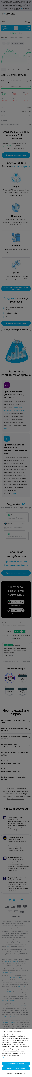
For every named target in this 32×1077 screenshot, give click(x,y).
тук (3, 1057)
